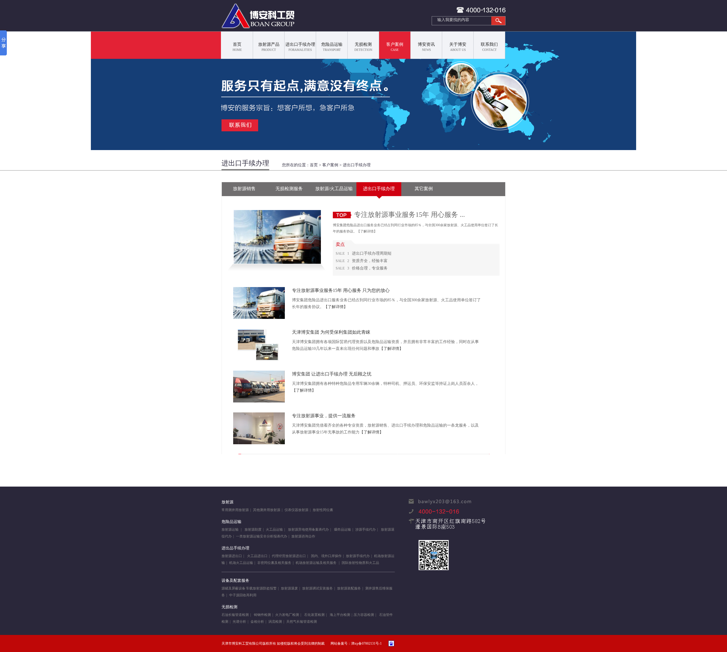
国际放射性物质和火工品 (360, 563)
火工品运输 (274, 529)
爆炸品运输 (342, 529)
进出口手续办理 (300, 46)
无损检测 (363, 46)
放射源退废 (289, 588)
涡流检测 (275, 622)
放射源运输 (230, 529)
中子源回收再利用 (242, 595)
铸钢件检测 (262, 615)
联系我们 (489, 46)
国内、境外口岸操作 (326, 556)
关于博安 (457, 46)
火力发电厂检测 (287, 615)
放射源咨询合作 (303, 536)
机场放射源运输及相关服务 (316, 563)
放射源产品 (268, 46)
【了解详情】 (367, 231)
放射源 (227, 502)
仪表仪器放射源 (296, 510)
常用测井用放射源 (235, 510)
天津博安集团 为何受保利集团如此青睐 (331, 332)
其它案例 (424, 188)
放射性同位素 (323, 510)
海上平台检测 (340, 615)
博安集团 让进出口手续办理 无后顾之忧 (331, 373)
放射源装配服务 (349, 588)
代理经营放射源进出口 (289, 556)
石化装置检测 (314, 615)
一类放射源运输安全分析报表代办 (261, 536)
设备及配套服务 (235, 580)
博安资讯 (426, 46)
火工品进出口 (257, 556)
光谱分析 (239, 622)
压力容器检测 (364, 615)
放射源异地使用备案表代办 (308, 529)
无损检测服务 (289, 188)
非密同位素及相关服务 (274, 563)
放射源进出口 (232, 556)
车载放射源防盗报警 (261, 588)
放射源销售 (244, 188)
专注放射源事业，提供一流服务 (324, 415)
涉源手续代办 (365, 529)
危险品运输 (331, 46)
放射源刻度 (253, 529)
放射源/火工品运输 (334, 188)
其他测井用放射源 (266, 510)
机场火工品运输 (241, 563)
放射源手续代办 (358, 556)
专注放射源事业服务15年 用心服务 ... (409, 214)
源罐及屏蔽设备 (233, 588)
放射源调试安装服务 (317, 588)
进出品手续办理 (235, 548)
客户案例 (394, 46)
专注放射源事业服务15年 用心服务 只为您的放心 (341, 290)
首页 (237, 46)
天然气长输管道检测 (301, 622)
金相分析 (257, 622)
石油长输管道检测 (235, 615)
